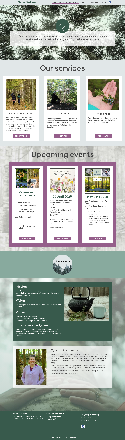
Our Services (58, 3)
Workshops (51, 419)
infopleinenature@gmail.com (94, 421)
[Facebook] (110, 2)
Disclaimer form (18, 418)
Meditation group (53, 418)
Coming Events (72, 3)
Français (103, 3)
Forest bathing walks (54, 416)
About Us (83, 3)
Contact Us (93, 3)
